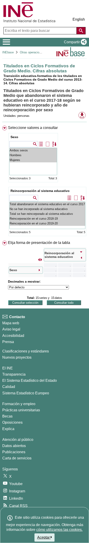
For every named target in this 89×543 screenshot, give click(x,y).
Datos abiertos (14, 446)
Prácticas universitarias (21, 410)
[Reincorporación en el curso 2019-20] (47, 223)
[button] (74, 42)
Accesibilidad (13, 336)
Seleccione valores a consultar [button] (33, 128)
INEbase (8, 52)
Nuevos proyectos (16, 357)
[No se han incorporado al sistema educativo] (47, 209)
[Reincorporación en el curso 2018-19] (47, 218)
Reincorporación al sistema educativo (40, 191)
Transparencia (14, 374)
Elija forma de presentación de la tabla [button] (39, 243)
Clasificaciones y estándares (25, 351)
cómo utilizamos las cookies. (59, 530)
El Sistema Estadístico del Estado (29, 380)
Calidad (8, 387)
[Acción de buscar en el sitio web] (81, 30)
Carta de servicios (16, 458)
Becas (7, 416)
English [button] (79, 19)
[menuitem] (44, 181)
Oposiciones (12, 422)
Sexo (14, 137)
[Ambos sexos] (33, 150)
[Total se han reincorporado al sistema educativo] (47, 213)
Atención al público (17, 440)
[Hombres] (33, 155)
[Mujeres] (33, 160)
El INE (7, 368)
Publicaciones (13, 452)
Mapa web (10, 323)
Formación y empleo (18, 404)
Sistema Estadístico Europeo (25, 393)
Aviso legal (11, 329)
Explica (8, 429)
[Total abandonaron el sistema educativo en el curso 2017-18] (47, 204)
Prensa (8, 342)
